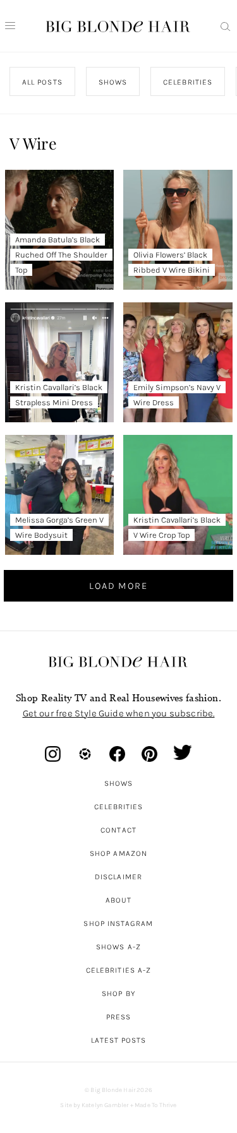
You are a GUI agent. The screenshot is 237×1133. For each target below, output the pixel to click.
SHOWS (113, 82)
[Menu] (10, 26)
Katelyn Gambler (105, 1105)
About (118, 900)
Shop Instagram (118, 923)
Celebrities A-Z (118, 970)
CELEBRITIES (187, 82)
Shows (118, 783)
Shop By (118, 993)
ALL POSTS (42, 82)
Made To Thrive (156, 1105)
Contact (118, 830)
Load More (118, 585)
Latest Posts (119, 1040)
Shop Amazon (118, 853)
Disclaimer (118, 876)
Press (118, 1016)
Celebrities (118, 806)
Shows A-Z (118, 946)
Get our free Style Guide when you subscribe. (119, 713)
